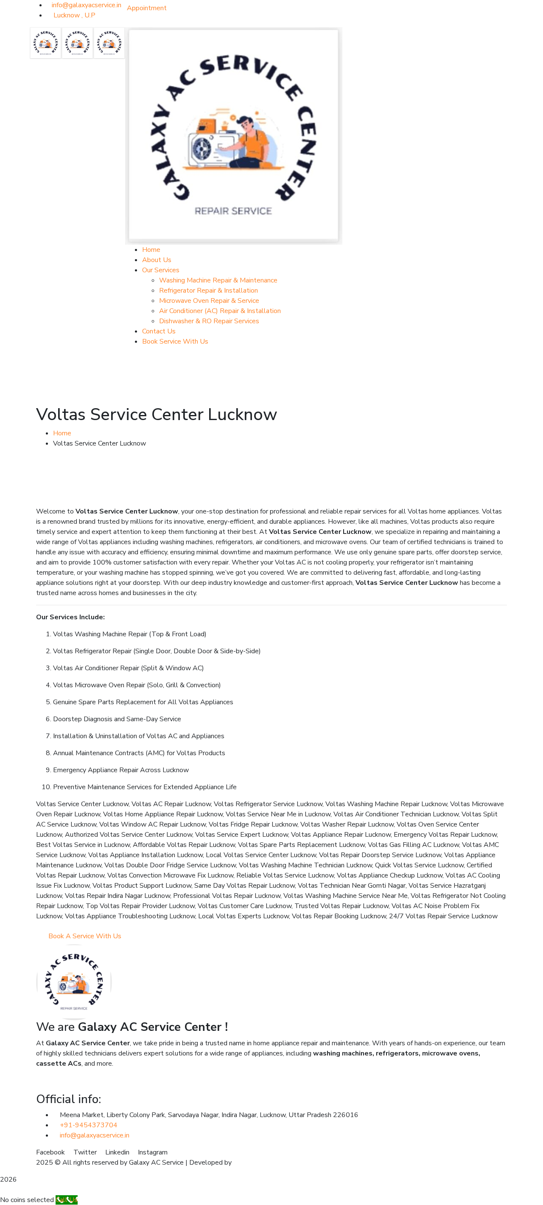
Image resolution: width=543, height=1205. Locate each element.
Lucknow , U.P (73, 15)
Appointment (147, 8)
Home (62, 433)
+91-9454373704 (89, 1125)
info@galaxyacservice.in (86, 5)
